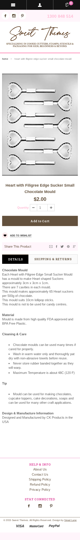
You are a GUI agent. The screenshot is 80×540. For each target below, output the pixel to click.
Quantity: (23, 207)
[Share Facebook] (56, 246)
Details (15, 259)
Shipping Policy (40, 479)
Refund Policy (40, 484)
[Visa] (20, 526)
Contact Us (40, 474)
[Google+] (74, 246)
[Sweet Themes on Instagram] (14, 16)
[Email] (50, 246)
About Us (40, 469)
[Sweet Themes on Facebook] (5, 16)
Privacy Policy (39, 489)
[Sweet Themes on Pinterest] (22, 16)
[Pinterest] (68, 246)
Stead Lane (70, 520)
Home (5, 59)
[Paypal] (54, 526)
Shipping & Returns (53, 259)
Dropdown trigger (40, 5)
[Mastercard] (36, 526)
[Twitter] (62, 246)
